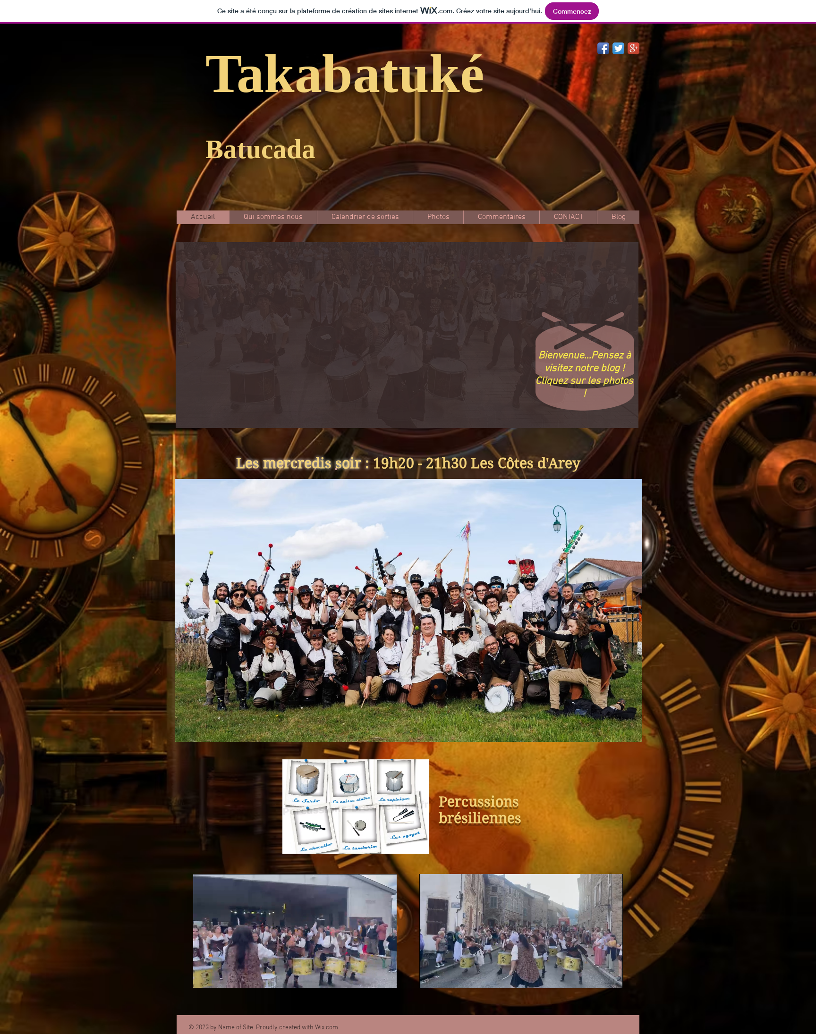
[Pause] (205, 975)
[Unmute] (221, 975)
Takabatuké (344, 73)
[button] (407, 335)
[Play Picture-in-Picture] (368, 975)
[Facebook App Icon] (603, 48)
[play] (618, 419)
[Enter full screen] (384, 975)
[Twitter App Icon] (618, 48)
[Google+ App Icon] (633, 48)
